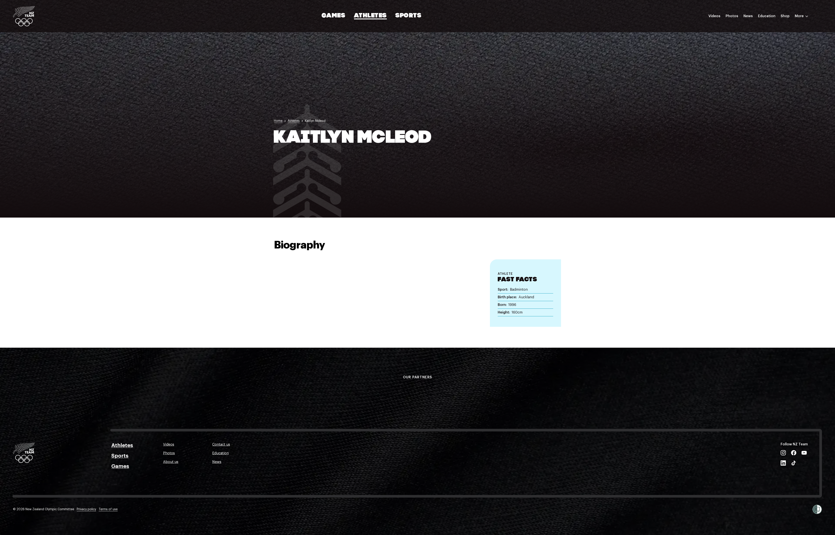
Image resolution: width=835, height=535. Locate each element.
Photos (732, 16)
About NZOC (768, 29)
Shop (785, 16)
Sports (408, 16)
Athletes (370, 16)
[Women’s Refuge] (817, 509)
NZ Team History (772, 46)
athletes (294, 120)
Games (334, 16)
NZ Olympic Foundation (778, 63)
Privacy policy (86, 509)
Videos (714, 16)
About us (170, 462)
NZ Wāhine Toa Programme (780, 72)
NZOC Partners (770, 55)
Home (278, 120)
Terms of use (108, 509)
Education (766, 16)
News (748, 16)
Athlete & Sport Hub (775, 37)
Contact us (221, 444)
